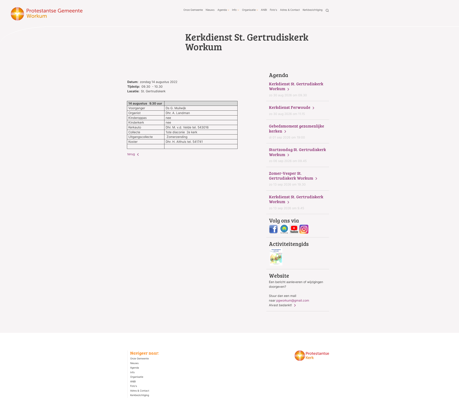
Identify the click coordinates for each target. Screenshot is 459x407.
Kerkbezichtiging (313, 9)
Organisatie (249, 9)
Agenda (222, 9)
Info (234, 9)
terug (131, 154)
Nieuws (210, 9)
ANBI (264, 9)
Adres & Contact (290, 9)
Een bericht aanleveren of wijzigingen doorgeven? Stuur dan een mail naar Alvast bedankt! (296, 290)
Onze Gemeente (193, 9)
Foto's (273, 9)
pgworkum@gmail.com (292, 300)
